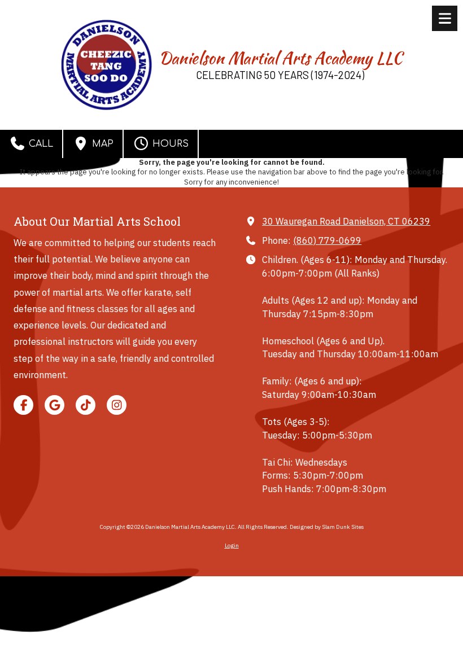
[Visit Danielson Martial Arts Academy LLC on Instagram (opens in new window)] (116, 405)
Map (101, 144)
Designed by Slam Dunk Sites (327, 527)
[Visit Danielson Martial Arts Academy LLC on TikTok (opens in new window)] (85, 405)
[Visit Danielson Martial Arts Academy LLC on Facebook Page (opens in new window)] (23, 405)
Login (232, 545)
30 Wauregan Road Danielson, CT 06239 (346, 221)
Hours (169, 144)
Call (39, 144)
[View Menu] (444, 18)
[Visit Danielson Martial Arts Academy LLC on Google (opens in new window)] (54, 405)
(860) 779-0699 (327, 240)
